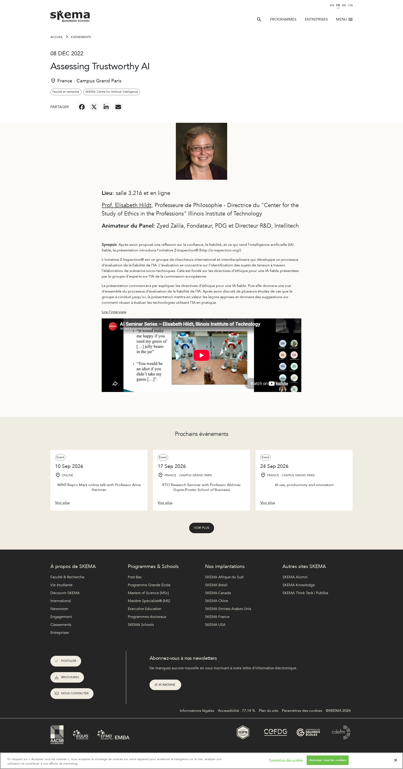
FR (338, 5)
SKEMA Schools (141, 624)
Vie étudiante (61, 585)
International (60, 600)
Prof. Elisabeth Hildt (126, 205)
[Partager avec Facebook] (82, 107)
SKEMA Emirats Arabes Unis (228, 608)
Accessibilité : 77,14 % (236, 710)
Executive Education (144, 608)
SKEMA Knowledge (298, 585)
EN (332, 5)
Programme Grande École (149, 585)
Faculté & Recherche (67, 577)
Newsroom (59, 608)
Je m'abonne (165, 685)
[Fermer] (395, 760)
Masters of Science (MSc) (148, 593)
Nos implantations (225, 566)
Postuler (68, 661)
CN (350, 5)
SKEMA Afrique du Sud (224, 577)
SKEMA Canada (218, 593)
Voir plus (201, 528)
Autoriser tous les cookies (327, 760)
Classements (60, 624)
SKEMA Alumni (295, 577)
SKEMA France (217, 616)
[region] (201, 760)
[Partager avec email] (118, 107)
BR (344, 5)
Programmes (283, 19)
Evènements (81, 37)
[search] (259, 19)
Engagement (61, 616)
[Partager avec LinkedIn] (106, 107)
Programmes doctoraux (147, 616)
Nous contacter (75, 693)
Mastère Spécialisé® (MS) (149, 600)
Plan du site (268, 710)
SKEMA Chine (216, 600)
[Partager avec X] (94, 107)
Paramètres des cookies (286, 760)
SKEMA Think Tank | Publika (305, 593)
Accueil (56, 37)
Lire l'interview (114, 311)
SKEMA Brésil (216, 585)
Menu (341, 19)
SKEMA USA (215, 624)
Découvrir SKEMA (65, 593)
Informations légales (197, 710)
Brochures (70, 677)
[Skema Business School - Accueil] (70, 17)
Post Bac (135, 577)
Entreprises (316, 19)
